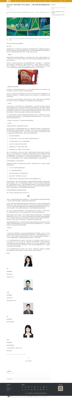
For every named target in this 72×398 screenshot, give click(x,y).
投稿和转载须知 (9, 388)
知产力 (11, 396)
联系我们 (8, 390)
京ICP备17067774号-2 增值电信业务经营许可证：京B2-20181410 (42, 394)
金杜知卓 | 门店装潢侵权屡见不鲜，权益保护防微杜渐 (57, 12)
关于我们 (8, 386)
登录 (8, 378)
